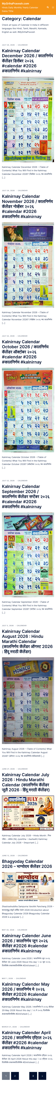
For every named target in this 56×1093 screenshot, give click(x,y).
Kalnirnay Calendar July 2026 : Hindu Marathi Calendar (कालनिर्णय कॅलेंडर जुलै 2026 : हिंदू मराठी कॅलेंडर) (26, 782)
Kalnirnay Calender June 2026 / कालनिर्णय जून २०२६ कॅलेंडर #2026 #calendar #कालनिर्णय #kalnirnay (26, 943)
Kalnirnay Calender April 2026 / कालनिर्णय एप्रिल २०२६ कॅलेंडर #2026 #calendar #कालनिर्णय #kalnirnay (27, 1040)
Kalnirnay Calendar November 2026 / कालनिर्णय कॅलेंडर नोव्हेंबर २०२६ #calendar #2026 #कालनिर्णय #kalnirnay (27, 206)
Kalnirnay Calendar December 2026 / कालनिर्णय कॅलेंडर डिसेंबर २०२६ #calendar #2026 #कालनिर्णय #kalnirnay (27, 61)
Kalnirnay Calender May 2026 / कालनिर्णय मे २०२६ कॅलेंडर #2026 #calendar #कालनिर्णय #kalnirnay (25, 992)
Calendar (23, 45)
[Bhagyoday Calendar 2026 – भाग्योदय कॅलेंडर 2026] (28, 886)
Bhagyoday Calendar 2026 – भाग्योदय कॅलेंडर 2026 (27, 864)
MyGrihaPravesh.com (15, 3)
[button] (48, 7)
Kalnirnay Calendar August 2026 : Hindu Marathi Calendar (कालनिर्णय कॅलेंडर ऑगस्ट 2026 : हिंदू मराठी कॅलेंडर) (27, 641)
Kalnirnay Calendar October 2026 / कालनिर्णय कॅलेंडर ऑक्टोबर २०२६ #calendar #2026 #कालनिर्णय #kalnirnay (25, 352)
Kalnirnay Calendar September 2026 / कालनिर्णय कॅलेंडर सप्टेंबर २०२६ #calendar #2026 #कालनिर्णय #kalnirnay (26, 496)
